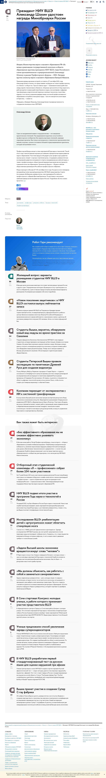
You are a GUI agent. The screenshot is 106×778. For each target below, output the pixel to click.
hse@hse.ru (89, 110)
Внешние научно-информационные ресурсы (50, 749)
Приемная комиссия (91, 113)
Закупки (7, 744)
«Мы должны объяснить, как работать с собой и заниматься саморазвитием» (40, 572)
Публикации (66, 747)
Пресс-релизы (89, 178)
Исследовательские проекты (51, 736)
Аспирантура (28, 747)
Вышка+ (26, 742)
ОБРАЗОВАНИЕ (29, 731)
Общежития (89, 133)
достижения (20, 202)
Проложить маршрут (91, 167)
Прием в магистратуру (30, 744)
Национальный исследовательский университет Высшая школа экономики (23, 725)
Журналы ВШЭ (66, 744)
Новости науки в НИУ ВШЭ (54, 725)
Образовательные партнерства (32, 755)
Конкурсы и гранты (48, 747)
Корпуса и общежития (10, 742)
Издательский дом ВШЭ (69, 736)
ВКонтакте (90, 62)
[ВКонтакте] (18, 185)
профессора (28, 202)
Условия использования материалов (92, 182)
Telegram (90, 67)
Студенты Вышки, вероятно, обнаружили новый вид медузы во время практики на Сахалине (41, 333)
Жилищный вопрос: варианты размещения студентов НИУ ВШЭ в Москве (38, 278)
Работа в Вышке (8, 768)
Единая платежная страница (11, 766)
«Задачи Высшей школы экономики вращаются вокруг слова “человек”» (38, 549)
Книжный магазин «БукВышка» (70, 738)
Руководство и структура (11, 736)
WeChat (90, 69)
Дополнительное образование (32, 749)
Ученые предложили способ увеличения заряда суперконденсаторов (40, 628)
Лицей (26, 734)
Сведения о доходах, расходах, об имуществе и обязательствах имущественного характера (13, 755)
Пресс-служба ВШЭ (91, 170)
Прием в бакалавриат (30, 740)
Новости (44, 725)
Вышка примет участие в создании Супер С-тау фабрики (41, 690)
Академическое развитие (50, 744)
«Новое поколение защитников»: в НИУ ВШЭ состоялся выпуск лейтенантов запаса (40, 303)
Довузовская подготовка (31, 736)
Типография (66, 740)
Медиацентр (66, 742)
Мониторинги (47, 738)
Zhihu (89, 74)
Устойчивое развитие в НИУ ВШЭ (13, 738)
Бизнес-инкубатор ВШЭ (30, 753)
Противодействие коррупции (12, 751)
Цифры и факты (8, 734)
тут (24, 181)
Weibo (89, 72)
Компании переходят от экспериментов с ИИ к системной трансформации (41, 392)
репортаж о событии (38, 202)
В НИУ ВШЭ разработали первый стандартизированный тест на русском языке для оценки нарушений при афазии (41, 662)
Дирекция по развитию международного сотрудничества (92, 158)
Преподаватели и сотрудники (12, 740)
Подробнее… (47, 265)
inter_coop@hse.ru (91, 163)
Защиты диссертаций (49, 742)
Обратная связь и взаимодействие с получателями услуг (32, 759)
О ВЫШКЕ (8, 731)
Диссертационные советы (50, 740)
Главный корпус (90, 82)
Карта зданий (89, 165)
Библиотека (66, 734)
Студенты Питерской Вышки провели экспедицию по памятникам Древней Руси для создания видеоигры (39, 364)
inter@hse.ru (89, 151)
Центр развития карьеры (31, 751)
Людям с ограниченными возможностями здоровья (11, 763)
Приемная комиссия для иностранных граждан (93, 146)
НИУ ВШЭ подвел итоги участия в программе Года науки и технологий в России (39, 496)
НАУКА (46, 731)
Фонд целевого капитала (11, 749)
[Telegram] (20, 185)
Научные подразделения (50, 734)
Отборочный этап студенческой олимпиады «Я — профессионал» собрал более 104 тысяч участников (41, 468)
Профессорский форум (23, 205)
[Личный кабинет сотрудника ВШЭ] (100, 2)
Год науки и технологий (51, 202)
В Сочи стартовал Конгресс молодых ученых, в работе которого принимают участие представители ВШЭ (39, 601)
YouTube (90, 65)
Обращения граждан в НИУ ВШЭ (13, 747)
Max (89, 76)
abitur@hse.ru (89, 122)
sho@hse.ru (89, 142)
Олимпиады (27, 738)
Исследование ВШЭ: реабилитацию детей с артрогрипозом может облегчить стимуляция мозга (41, 523)
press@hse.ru (89, 176)
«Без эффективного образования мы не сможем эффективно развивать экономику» (40, 435)
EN (93, 1)
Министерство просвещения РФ (91, 737)
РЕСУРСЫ (66, 731)
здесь (92, 773)
